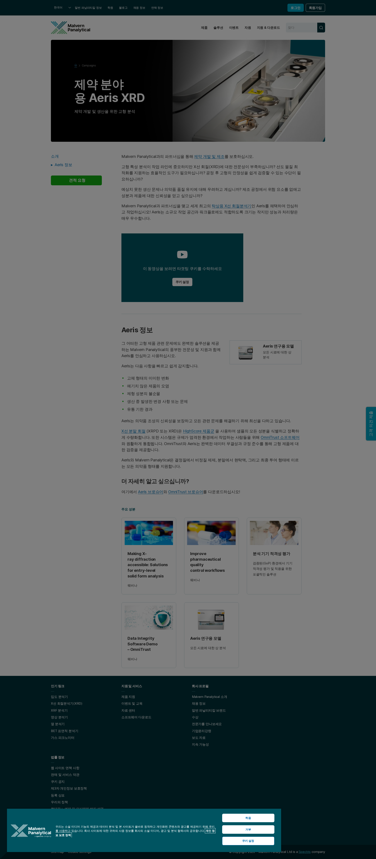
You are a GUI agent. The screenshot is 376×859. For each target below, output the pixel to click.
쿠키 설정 (248, 840)
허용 (248, 818)
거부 (248, 829)
